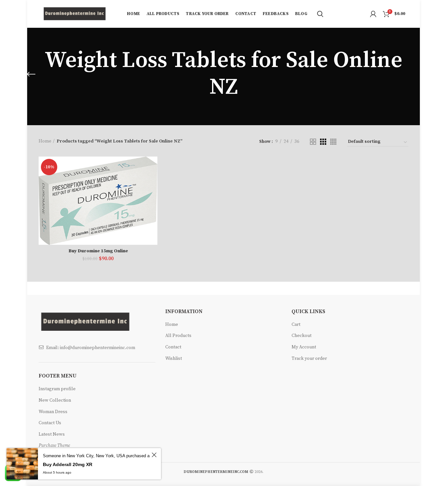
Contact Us (50, 423)
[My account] (373, 14)
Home (45, 141)
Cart (296, 324)
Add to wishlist (152, 196)
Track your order (309, 358)
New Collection (55, 400)
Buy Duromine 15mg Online (98, 251)
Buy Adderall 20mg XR (67, 464)
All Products (178, 336)
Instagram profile (57, 389)
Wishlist (173, 358)
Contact (173, 347)
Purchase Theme (54, 445)
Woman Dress (53, 412)
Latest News (52, 434)
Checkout (302, 336)
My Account (304, 347)
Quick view (152, 182)
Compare (152, 167)
